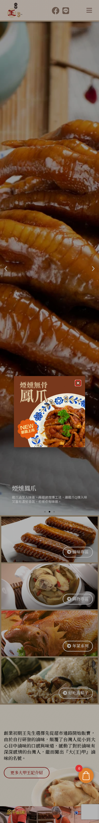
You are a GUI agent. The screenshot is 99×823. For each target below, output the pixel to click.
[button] (78, 383)
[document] (49, 411)
